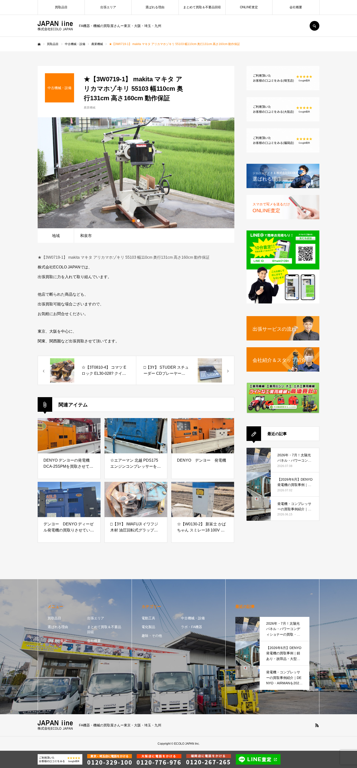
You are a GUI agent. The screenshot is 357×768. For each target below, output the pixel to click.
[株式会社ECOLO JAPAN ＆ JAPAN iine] (55, 26)
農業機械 (89, 107)
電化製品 (148, 627)
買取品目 (61, 7)
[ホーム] (39, 44)
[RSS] (316, 725)
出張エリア (108, 7)
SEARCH (314, 26)
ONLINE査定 (249, 7)
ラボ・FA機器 (191, 627)
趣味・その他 (152, 636)
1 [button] (133, 220)
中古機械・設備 (193, 618)
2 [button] (138, 220)
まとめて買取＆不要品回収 (202, 7)
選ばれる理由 (154, 7)
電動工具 (148, 618)
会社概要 (295, 7)
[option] (136, 172)
